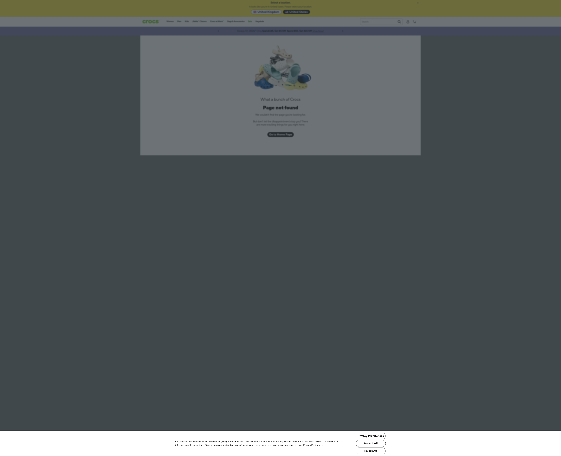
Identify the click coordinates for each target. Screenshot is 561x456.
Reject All (370, 451)
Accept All (371, 443)
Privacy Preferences (371, 436)
